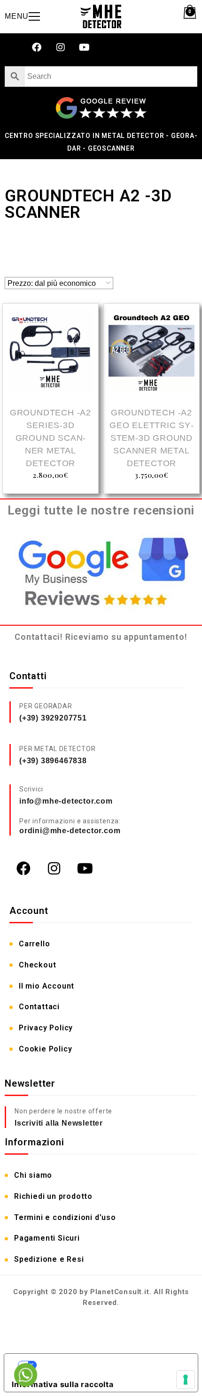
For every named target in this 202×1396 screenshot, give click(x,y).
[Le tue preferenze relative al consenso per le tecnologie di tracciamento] (185, 1379)
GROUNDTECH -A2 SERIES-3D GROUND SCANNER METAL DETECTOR (50, 438)
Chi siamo (33, 1175)
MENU (17, 16)
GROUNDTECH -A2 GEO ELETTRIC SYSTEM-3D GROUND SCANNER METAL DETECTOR (151, 438)
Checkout (37, 964)
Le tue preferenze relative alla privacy (110, 1365)
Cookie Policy (45, 1048)
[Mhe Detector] (101, 16)
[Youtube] (84, 47)
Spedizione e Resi (49, 1259)
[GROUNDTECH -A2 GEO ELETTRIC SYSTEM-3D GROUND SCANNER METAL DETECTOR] (151, 352)
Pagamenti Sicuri (47, 1238)
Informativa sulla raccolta (63, 1384)
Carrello (34, 943)
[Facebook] (36, 47)
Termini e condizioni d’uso (65, 1217)
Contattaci (39, 1006)
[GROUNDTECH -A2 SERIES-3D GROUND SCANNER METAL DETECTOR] (50, 352)
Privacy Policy (46, 1027)
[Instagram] (60, 47)
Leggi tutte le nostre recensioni (101, 510)
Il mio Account (46, 986)
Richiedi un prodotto (53, 1196)
